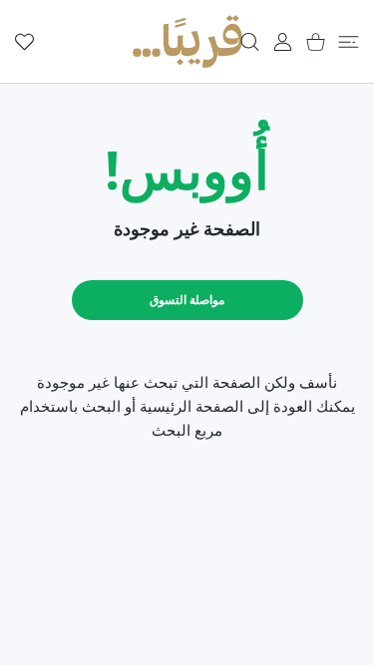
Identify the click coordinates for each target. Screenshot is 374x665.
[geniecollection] (187, 41)
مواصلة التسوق (187, 299)
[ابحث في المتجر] (249, 42)
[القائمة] (348, 42)
